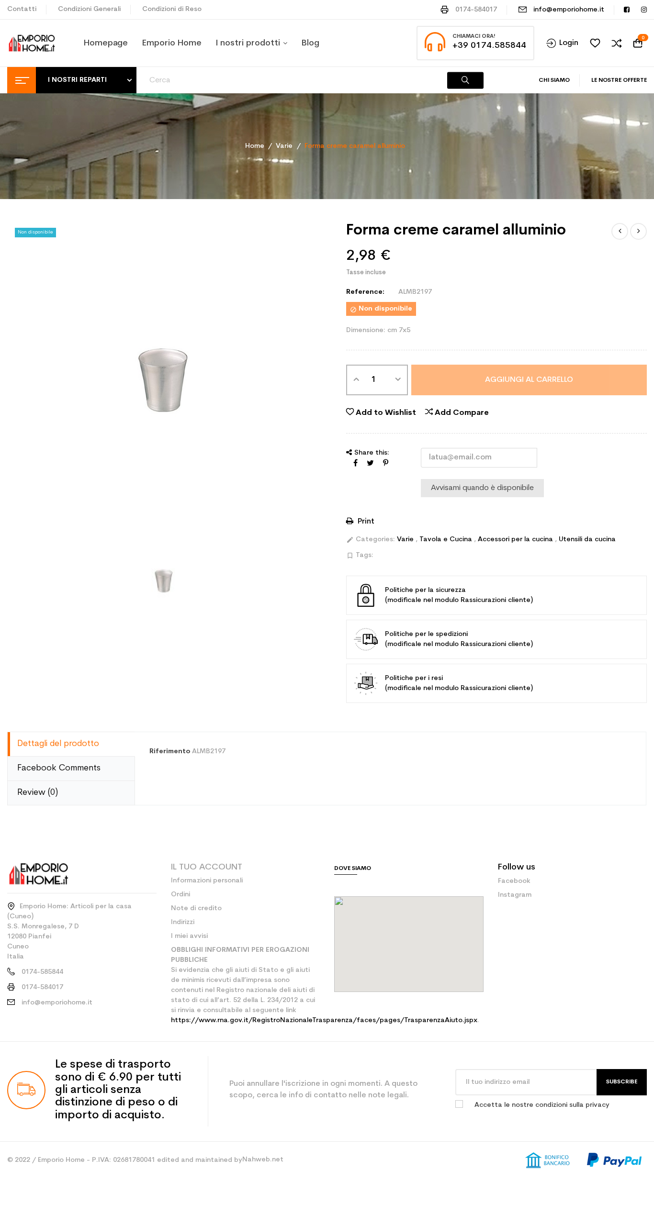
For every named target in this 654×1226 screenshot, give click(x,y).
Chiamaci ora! (473, 36)
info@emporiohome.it (568, 9)
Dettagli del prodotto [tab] (58, 743)
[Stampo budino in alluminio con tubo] (619, 231)
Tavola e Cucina (446, 539)
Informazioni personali (207, 880)
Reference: (365, 292)
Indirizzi (182, 922)
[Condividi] (355, 464)
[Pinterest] (385, 464)
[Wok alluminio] (638, 231)
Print (365, 521)
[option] (163, 581)
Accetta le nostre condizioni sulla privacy (541, 1105)
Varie (406, 539)
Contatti (21, 9)
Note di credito (196, 908)
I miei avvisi (189, 936)
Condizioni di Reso (172, 9)
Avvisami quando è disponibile (482, 488)
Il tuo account (206, 867)
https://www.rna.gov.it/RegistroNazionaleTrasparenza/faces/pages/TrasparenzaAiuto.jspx (324, 1020)
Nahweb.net (262, 1159)
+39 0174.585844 (489, 45)
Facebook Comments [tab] (59, 768)
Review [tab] (37, 792)
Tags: (359, 555)
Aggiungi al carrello (529, 380)
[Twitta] (370, 464)
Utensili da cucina (587, 539)
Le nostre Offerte (619, 80)
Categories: (370, 540)
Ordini (180, 894)
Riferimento (169, 751)
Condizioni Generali (89, 9)
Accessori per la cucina (516, 539)
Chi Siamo (554, 80)
